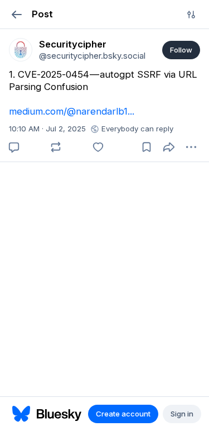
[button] (16, 14)
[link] (20, 49)
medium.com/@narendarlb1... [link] (71, 111)
